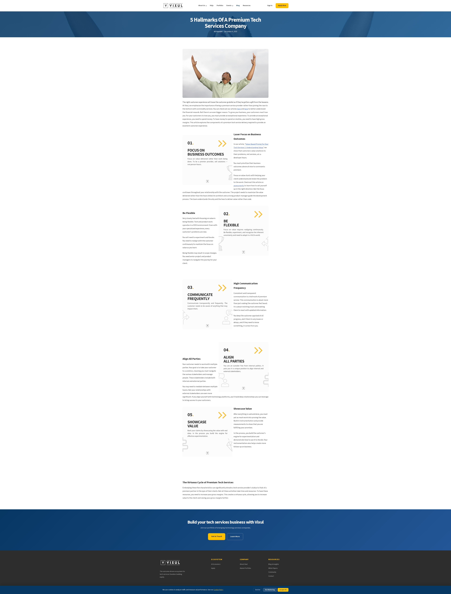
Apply (213, 568)
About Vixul (243, 564)
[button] (225, 102)
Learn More (235, 536)
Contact (271, 576)
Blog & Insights (273, 564)
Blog (238, 5)
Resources (246, 5)
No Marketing (270, 590)
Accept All (283, 590)
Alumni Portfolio (245, 568)
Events (228, 5)
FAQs (211, 5)
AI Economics (215, 564)
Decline (257, 590)
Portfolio (220, 5)
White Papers (273, 568)
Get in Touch (216, 536)
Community (272, 572)
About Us (201, 5)
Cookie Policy (218, 590)
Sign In (269, 5)
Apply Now (282, 5)
